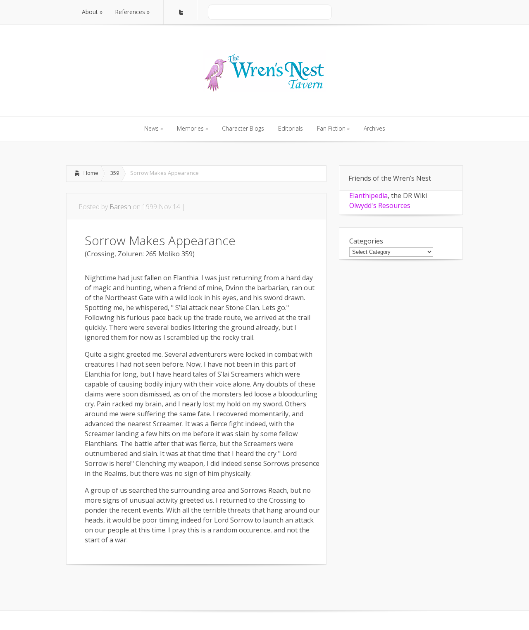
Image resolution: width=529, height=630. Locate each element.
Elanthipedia (368, 195)
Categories (366, 241)
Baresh (120, 206)
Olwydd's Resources (379, 205)
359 (114, 173)
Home (90, 173)
